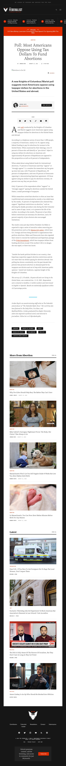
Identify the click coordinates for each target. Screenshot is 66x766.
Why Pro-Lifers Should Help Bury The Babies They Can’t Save (31, 392)
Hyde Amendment (22, 240)
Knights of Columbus (28, 328)
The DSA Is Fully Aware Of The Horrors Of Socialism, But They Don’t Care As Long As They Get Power (31, 654)
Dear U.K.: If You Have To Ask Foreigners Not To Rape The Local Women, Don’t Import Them (32, 570)
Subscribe (44, 754)
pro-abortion (31, 332)
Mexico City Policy (18, 332)
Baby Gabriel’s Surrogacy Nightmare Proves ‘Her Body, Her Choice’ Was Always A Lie (30, 433)
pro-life (42, 332)
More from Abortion (21, 355)
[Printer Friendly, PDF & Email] (46, 121)
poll (22, 127)
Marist (40, 328)
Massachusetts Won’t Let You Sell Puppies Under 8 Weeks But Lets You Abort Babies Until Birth (33, 475)
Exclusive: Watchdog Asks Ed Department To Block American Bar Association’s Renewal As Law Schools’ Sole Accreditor (33, 612)
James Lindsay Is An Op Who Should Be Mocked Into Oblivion (32, 694)
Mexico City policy (37, 230)
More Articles (46, 105)
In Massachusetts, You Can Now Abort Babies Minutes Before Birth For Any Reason (31, 516)
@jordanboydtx (24, 106)
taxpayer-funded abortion (20, 335)
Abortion (15, 328)
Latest (13, 532)
